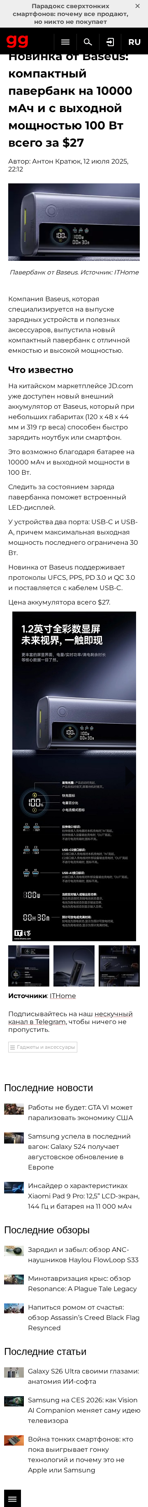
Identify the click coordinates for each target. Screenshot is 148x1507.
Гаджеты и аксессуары (46, 1047)
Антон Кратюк (56, 161)
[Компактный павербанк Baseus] (74, 776)
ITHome (63, 996)
